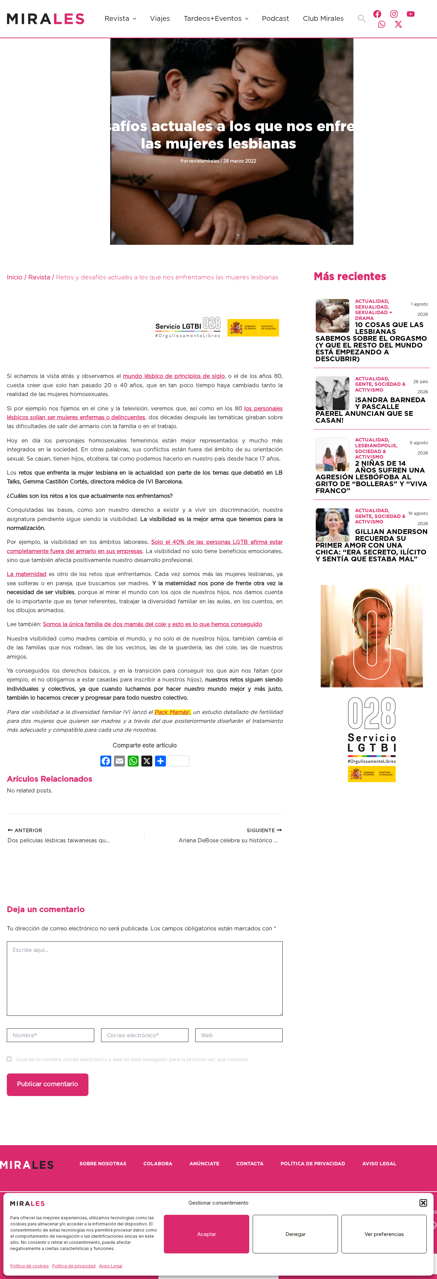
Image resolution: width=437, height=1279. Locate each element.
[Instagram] (394, 14)
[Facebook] (377, 14)
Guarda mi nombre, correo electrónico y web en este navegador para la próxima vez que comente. (132, 1059)
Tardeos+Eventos (213, 18)
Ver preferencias (384, 1234)
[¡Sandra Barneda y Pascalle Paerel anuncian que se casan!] (332, 393)
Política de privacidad (74, 1265)
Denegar (295, 1234)
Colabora (157, 1164)
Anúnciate (204, 1164)
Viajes (160, 18)
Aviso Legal (110, 1265)
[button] (423, 1202)
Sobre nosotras (103, 1164)
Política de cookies (29, 1265)
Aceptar (206, 1234)
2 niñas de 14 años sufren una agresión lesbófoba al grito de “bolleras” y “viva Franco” (371, 477)
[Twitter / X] (398, 24)
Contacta (250, 1164)
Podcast (275, 18)
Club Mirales (323, 18)
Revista (116, 18)
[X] (147, 762)
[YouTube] (411, 14)
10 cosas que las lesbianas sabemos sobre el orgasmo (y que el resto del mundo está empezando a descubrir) (371, 342)
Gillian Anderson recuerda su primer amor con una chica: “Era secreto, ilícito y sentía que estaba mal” (371, 546)
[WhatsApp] (382, 24)
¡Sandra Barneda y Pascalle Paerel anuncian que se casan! (370, 410)
